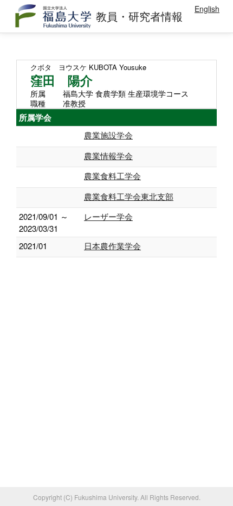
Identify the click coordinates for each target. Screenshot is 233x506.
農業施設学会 (108, 135)
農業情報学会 (108, 155)
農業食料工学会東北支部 (128, 196)
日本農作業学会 (112, 245)
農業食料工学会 (112, 175)
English (207, 8)
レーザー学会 (108, 216)
